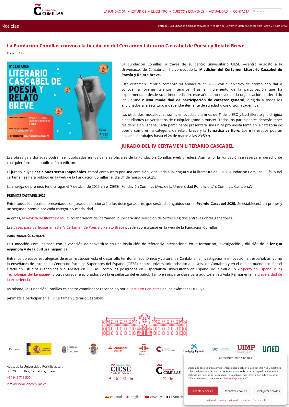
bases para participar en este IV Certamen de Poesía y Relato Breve (68, 227)
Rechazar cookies (235, 391)
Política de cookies (216, 400)
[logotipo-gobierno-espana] (39, 345)
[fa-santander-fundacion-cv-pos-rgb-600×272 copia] (118, 345)
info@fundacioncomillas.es (27, 384)
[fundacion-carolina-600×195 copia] (166, 347)
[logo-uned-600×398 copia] (271, 345)
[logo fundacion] (48, 3)
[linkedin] (131, 378)
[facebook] (110, 378)
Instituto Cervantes (145, 288)
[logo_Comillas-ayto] (93, 345)
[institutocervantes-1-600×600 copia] (144, 345)
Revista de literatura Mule (47, 218)
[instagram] (124, 378)
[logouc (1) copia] (221, 345)
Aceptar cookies (202, 391)
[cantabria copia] (70, 345)
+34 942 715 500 (18, 377)
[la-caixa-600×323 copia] (194, 345)
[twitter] (117, 378)
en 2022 (209, 84)
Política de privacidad (239, 400)
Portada (163, 26)
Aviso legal (259, 400)
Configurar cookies (268, 391)
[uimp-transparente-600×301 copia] (246, 346)
